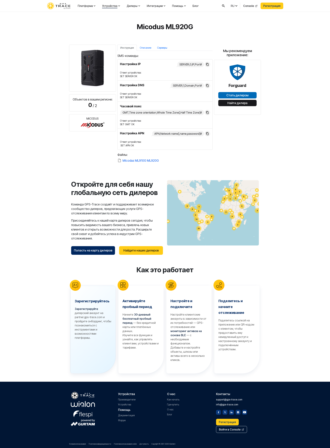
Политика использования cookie (125, 444)
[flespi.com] (83, 413)
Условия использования (77, 444)
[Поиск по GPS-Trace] (223, 6)
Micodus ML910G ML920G (141, 160)
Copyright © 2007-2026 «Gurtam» (163, 444)
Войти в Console (230, 429)
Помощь (177, 6)
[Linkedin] (231, 412)
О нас (170, 409)
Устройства (109, 6)
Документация (126, 415)
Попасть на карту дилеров (93, 250)
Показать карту (213, 212)
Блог (195, 6)
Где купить (173, 404)
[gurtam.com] (83, 404)
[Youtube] (244, 412)
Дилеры (132, 6)
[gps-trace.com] (59, 5)
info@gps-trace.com (227, 404)
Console (248, 6)
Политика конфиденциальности (100, 444)
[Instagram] (238, 412)
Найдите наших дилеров (141, 250)
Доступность (144, 444)
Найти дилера (237, 103)
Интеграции (155, 6)
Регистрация (271, 6)
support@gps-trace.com (229, 399)
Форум (122, 420)
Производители (127, 399)
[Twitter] (225, 412)
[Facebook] (218, 412)
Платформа (85, 6)
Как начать (173, 399)
